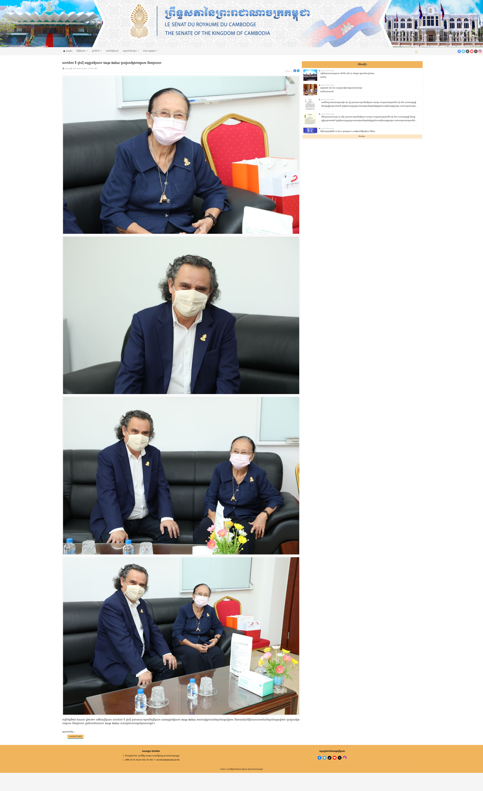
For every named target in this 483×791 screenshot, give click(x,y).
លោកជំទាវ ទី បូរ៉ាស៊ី (75, 736)
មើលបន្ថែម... (362, 136)
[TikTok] (467, 51)
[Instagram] (480, 51)
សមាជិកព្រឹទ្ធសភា (112, 51)
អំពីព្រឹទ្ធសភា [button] (81, 51)
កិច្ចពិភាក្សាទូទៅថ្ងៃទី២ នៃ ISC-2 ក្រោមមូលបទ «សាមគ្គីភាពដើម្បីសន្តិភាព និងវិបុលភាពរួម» (347, 133)
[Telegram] (463, 51)
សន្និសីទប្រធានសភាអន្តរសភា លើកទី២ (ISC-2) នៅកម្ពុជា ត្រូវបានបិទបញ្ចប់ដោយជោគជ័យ (347, 75)
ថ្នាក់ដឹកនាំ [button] (96, 51)
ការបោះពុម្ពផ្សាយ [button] (149, 51)
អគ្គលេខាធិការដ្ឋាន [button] (130, 51)
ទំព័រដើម (68, 51)
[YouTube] (471, 51)
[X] (339, 758)
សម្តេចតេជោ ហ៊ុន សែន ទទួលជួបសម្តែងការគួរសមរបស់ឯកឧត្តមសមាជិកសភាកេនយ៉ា (341, 90)
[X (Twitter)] (476, 51)
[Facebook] (459, 51)
